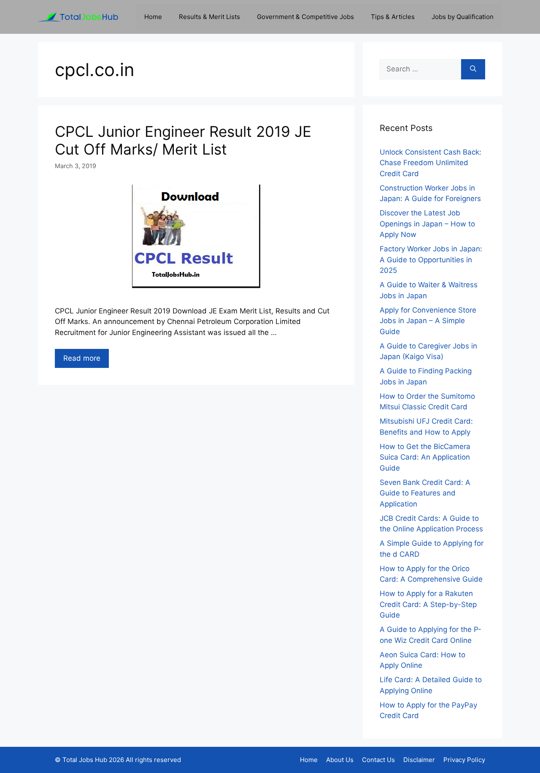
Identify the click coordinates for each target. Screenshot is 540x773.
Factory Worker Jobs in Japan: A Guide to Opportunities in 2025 (431, 260)
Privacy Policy (464, 760)
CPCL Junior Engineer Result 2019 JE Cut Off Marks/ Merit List (183, 140)
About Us (340, 760)
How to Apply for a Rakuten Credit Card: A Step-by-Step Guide (428, 604)
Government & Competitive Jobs (305, 17)
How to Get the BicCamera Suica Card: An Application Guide (425, 457)
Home (153, 17)
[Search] (473, 69)
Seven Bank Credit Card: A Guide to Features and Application (425, 493)
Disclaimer (419, 760)
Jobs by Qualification (463, 17)
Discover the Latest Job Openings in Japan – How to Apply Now (427, 224)
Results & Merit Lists (209, 17)
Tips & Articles (393, 17)
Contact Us (378, 760)
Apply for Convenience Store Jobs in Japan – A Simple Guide (428, 321)
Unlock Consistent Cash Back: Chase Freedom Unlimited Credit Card (430, 163)
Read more (81, 358)
